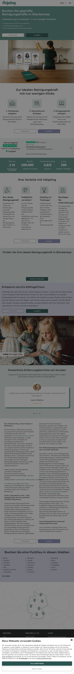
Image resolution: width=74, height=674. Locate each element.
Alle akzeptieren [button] (37, 663)
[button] (37, 669)
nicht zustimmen (7, 657)
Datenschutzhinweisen (44, 658)
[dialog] (37, 656)
